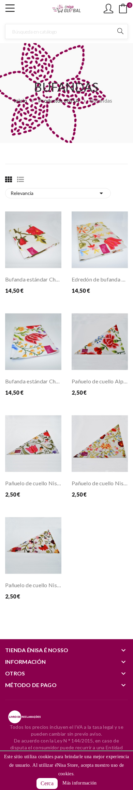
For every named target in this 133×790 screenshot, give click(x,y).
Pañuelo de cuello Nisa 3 (33, 585)
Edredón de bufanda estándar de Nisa (100, 279)
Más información (79, 783)
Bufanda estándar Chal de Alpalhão (33, 381)
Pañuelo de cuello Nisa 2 (100, 483)
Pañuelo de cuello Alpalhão (100, 381)
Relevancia (58, 193)
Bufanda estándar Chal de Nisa (33, 279)
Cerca (47, 783)
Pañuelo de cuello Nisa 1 (33, 483)
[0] (123, 8)
